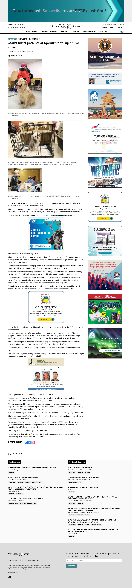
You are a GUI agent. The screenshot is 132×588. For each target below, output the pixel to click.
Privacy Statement (15, 560)
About (112, 27)
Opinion (63, 32)
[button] (9, 577)
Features (53, 32)
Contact (120, 27)
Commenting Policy (32, 560)
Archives (105, 27)
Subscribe (71, 566)
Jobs (10, 27)
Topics (34, 32)
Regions (43, 32)
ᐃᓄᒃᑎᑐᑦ (100, 32)
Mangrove (15, 572)
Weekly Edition (88, 32)
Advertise (24, 27)
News (28, 32)
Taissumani (75, 32)
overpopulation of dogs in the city (38, 401)
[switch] (122, 32)
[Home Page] (66, 26)
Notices (16, 27)
